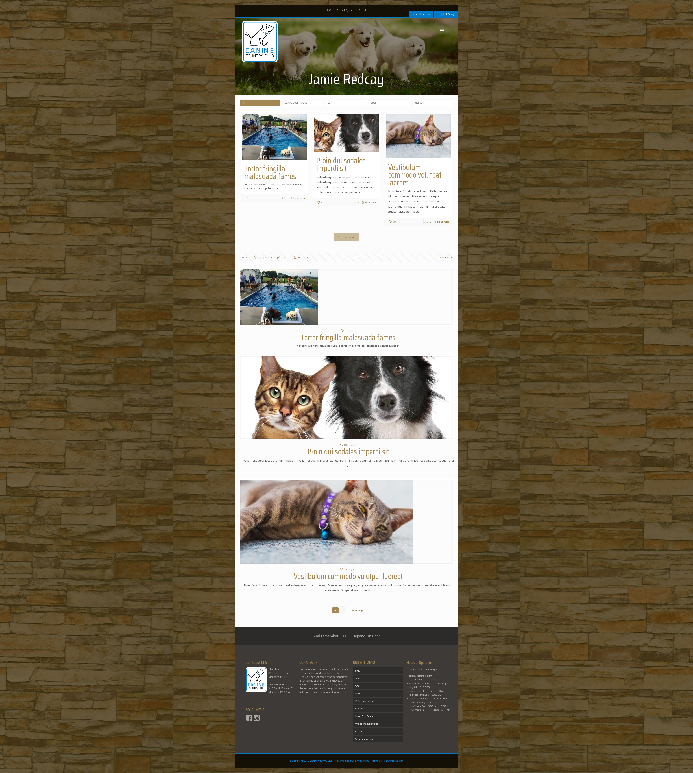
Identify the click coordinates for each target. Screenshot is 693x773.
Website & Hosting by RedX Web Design (380, 761)
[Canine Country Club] (260, 43)
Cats (330, 103)
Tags (283, 257)
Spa (357, 686)
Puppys (417, 103)
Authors (301, 257)
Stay (358, 671)
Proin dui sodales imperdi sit (341, 164)
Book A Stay (446, 14)
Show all (447, 257)
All (243, 103)
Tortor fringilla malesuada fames (270, 172)
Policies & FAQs (364, 701)
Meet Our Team (364, 716)
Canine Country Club (296, 103)
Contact (359, 731)
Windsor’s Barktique (366, 724)
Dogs (373, 103)
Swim (358, 693)
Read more (299, 198)
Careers (359, 709)
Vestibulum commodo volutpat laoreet (414, 175)
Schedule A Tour (364, 739)
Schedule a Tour (421, 14)
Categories (263, 257)
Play (357, 678)
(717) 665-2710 (353, 10)
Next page (357, 610)
